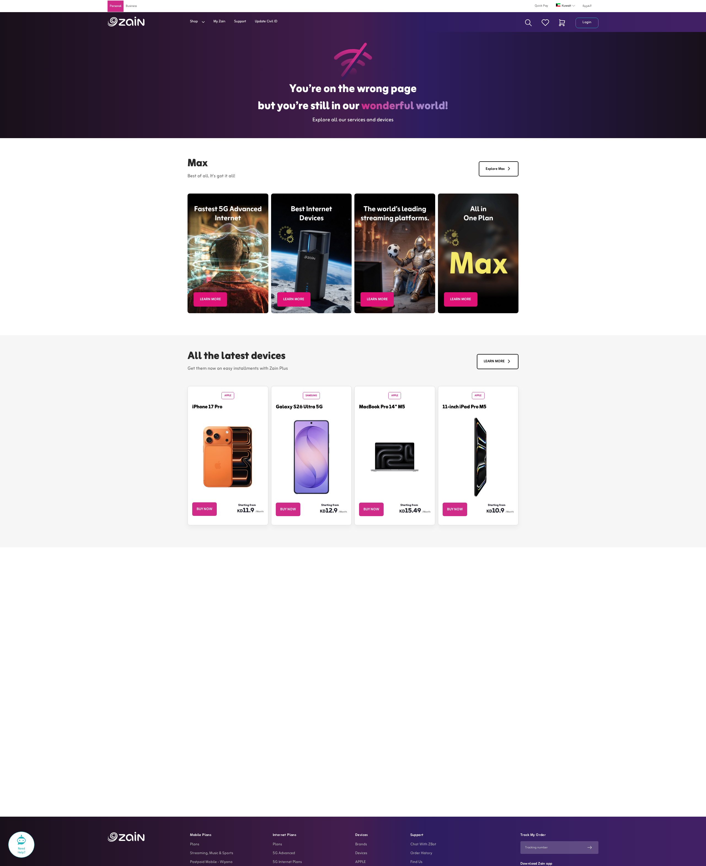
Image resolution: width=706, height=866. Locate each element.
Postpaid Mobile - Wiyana (211, 862)
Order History (421, 853)
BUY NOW (204, 509)
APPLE (360, 862)
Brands (361, 844)
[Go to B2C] (126, 21)
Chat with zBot (423, 844)
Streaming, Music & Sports (211, 853)
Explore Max (495, 169)
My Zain (219, 21)
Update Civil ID (266, 21)
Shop (194, 21)
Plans (194, 844)
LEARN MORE (210, 299)
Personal (115, 6)
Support (240, 21)
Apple (227, 395)
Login (587, 22)
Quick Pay (541, 6)
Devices (361, 853)
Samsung (311, 395)
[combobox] (567, 5)
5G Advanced (284, 853)
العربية (587, 6)
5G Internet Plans (287, 862)
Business (131, 6)
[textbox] (567, 5)
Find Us (416, 862)
